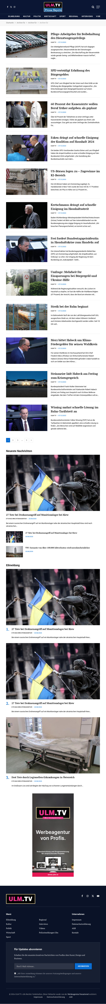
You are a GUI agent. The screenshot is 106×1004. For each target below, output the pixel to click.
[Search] (93, 7)
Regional (73, 16)
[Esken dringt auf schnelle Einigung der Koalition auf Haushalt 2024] (26, 148)
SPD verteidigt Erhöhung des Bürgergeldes (70, 72)
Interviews (87, 16)
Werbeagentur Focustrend (78, 994)
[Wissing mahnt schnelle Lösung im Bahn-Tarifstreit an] (26, 418)
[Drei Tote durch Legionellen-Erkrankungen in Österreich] (53, 745)
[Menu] (98, 7)
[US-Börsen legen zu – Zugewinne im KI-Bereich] (26, 182)
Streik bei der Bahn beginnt (69, 306)
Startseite (10, 23)
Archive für (21, 23)
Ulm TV (53, 42)
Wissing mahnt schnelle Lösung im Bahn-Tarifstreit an (74, 409)
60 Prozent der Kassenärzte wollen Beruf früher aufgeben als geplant (74, 106)
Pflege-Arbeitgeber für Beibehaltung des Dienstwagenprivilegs (75, 36)
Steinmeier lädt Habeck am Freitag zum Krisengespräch (74, 376)
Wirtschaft (50, 16)
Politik (37, 16)
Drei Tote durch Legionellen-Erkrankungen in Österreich (43, 777)
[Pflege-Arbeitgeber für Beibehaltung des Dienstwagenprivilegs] (26, 44)
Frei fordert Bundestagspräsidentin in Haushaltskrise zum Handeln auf (75, 240)
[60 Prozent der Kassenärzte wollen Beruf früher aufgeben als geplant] (26, 114)
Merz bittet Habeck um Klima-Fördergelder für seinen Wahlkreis (74, 342)
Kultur (26, 16)
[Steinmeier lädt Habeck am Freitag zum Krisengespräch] (26, 384)
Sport (62, 16)
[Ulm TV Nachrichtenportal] (53, 7)
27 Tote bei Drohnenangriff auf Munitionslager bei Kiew (37, 514)
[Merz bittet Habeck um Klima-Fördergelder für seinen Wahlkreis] (26, 350)
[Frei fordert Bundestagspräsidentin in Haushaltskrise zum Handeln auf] (26, 249)
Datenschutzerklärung (23, 976)
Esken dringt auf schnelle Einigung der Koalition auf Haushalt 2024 (75, 140)
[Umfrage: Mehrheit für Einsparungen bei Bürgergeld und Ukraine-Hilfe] (26, 282)
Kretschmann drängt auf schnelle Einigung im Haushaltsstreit (73, 207)
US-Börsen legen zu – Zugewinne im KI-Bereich (75, 173)
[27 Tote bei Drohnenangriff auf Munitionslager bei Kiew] (53, 483)
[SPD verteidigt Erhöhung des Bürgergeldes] (26, 81)
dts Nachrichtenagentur (16, 518)
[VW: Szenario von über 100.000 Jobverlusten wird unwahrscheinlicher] (14, 551)
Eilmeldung (14, 16)
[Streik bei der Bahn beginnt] (26, 317)
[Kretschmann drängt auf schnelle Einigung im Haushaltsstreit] (26, 215)
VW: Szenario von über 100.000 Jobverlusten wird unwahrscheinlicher (57, 547)
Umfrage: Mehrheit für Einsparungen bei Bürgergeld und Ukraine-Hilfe (74, 276)
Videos (99, 16)
